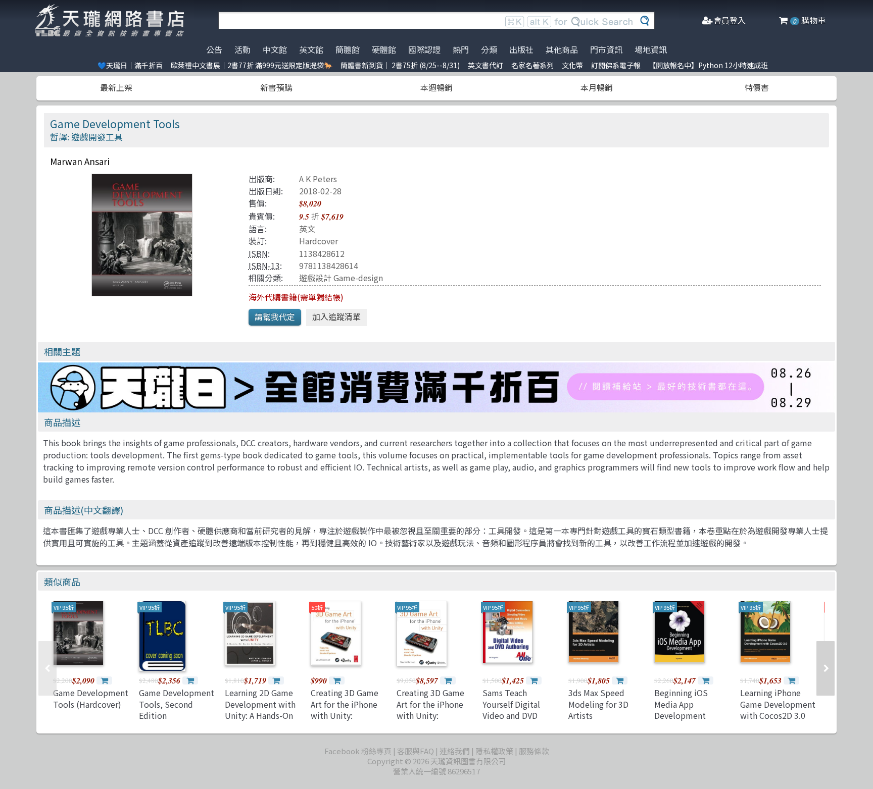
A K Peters (318, 179)
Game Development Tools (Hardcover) (90, 698)
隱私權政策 (494, 751)
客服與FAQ (415, 751)
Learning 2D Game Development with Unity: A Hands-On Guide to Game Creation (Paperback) (260, 721)
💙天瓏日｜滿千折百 (130, 65)
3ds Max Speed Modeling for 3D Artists (598, 704)
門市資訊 (606, 49)
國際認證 (424, 49)
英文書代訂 (485, 65)
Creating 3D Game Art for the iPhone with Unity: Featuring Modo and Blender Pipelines (434, 715)
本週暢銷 (436, 87)
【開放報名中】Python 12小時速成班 (708, 65)
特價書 (757, 87)
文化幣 (572, 65)
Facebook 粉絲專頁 (358, 751)
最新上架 (116, 87)
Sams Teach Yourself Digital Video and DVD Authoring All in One (520, 709)
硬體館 (384, 49)
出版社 (521, 49)
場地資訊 (651, 49)
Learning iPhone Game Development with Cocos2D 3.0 (777, 704)
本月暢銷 (596, 87)
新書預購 (276, 87)
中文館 (275, 49)
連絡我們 (455, 751)
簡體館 (347, 49)
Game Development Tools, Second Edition (176, 704)
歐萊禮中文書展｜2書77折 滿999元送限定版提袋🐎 (251, 65)
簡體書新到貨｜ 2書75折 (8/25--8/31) (400, 65)
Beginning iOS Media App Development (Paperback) (681, 709)
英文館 (311, 49)
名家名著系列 (532, 65)
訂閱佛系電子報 (616, 65)
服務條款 (534, 751)
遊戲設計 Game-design (341, 278)
